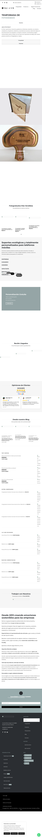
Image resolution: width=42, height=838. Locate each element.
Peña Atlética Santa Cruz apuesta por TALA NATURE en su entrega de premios (20, 436)
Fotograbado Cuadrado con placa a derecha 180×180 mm (21, 229)
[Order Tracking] (13, 8)
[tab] (21, 23)
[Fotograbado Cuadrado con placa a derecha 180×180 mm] (21, 221)
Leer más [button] (24, 405)
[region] (14, 829)
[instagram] (4, 2)
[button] (20, 234)
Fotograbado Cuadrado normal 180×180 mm (6, 229)
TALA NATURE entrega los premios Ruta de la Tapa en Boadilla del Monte (7, 438)
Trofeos (8, 436)
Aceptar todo (21, 833)
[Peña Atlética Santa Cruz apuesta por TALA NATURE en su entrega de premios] (21, 425)
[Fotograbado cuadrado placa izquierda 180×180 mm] (34, 221)
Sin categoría (6, 436)
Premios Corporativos (7, 435)
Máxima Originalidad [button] (19, 275)
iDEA (21, 808)
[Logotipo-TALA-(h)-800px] (8, 714)
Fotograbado (4, 434)
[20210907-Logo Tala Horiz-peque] (5, 7)
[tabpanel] (21, 32)
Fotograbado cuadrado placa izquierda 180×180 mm (34, 229)
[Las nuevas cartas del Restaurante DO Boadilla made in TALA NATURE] (34, 425)
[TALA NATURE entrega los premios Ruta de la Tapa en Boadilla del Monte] (7, 425)
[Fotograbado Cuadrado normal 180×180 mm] (7, 222)
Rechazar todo (14, 833)
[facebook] (2, 2)
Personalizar (7, 833)
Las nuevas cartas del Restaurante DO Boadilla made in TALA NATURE (34, 437)
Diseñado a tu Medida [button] (6, 274)
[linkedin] (6, 2)
